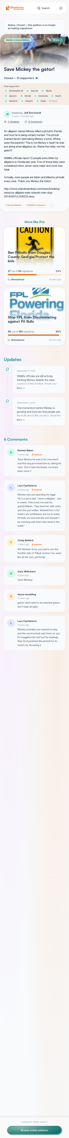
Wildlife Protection (35, 205)
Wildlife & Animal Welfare (18, 40)
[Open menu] (60, 8)
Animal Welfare (14, 205)
